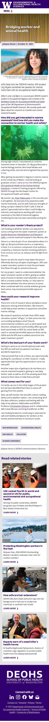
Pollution (21, 434)
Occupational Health (31, 427)
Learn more (9, 512)
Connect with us (24, 691)
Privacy (31, 702)
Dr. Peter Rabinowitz (21, 198)
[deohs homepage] (24, 679)
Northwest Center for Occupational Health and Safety (23, 101)
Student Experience (11, 441)
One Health (7, 434)
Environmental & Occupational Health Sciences (27, 4)
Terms (39, 702)
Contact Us (12, 702)
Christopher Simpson (19, 406)
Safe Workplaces (9, 427)
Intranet (22, 702)
